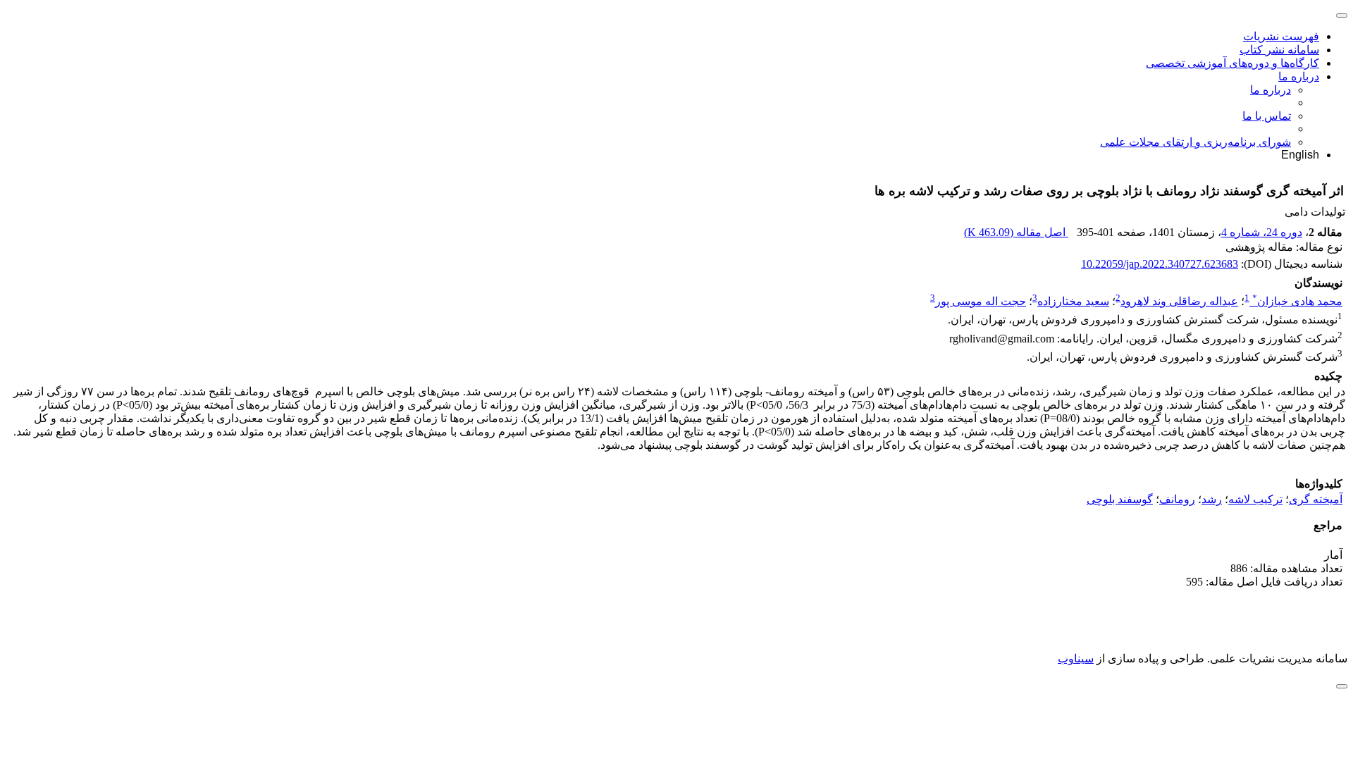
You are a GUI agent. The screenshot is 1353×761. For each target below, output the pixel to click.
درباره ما (1298, 76)
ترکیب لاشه (1255, 499)
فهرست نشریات (1281, 36)
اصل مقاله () (1016, 232)
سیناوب (1076, 658)
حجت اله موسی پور (980, 301)
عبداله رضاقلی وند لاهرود (1179, 301)
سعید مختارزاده (1073, 301)
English (1300, 155)
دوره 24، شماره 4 (1261, 232)
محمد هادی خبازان (1297, 301)
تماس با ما (1266, 116)
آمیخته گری (1315, 499)
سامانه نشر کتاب (1279, 50)
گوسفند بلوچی (1120, 499)
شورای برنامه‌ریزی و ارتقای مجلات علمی (1195, 142)
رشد (1211, 499)
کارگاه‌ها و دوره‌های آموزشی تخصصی (1232, 63)
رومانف (1177, 499)
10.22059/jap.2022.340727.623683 (1159, 264)
